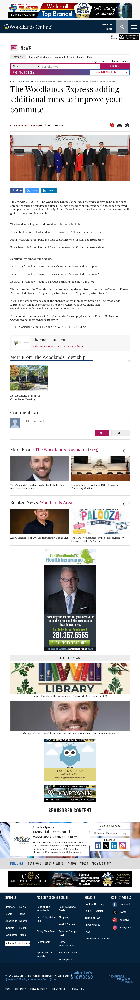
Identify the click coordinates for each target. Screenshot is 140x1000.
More (90, 57)
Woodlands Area (56, 502)
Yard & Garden (67, 924)
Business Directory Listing (110, 833)
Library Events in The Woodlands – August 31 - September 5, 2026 (70, 696)
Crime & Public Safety (40, 57)
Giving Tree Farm (46, 931)
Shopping (64, 917)
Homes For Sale (68, 952)
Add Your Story (23, 72)
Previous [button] (123, 451)
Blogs (94, 61)
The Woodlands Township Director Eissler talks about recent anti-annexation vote (70, 733)
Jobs (22, 913)
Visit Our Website (110, 826)
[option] (40, 474)
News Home (34, 863)
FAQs (88, 931)
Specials (9, 927)
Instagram (125, 927)
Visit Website (75, 346)
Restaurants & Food (64, 57)
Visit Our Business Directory (49, 346)
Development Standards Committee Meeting (25, 397)
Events (104, 61)
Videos (124, 61)
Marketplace (65, 959)
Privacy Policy (92, 924)
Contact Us (77, 988)
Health (23, 927)
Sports (80, 57)
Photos (114, 61)
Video (22, 934)
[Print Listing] (119, 125)
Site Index (20, 988)
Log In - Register (94, 911)
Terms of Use (92, 917)
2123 (93, 449)
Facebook (125, 904)
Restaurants (43, 942)
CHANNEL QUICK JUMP (107, 72)
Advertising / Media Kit (97, 938)
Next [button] (129, 451)
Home (8, 988)
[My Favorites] (111, 125)
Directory (10, 906)
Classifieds (11, 920)
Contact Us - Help (94, 904)
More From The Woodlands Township (48, 357)
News (25, 48)
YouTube (124, 919)
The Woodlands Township (52, 339)
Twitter (123, 912)
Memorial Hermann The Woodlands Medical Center (55, 834)
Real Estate (11, 934)
